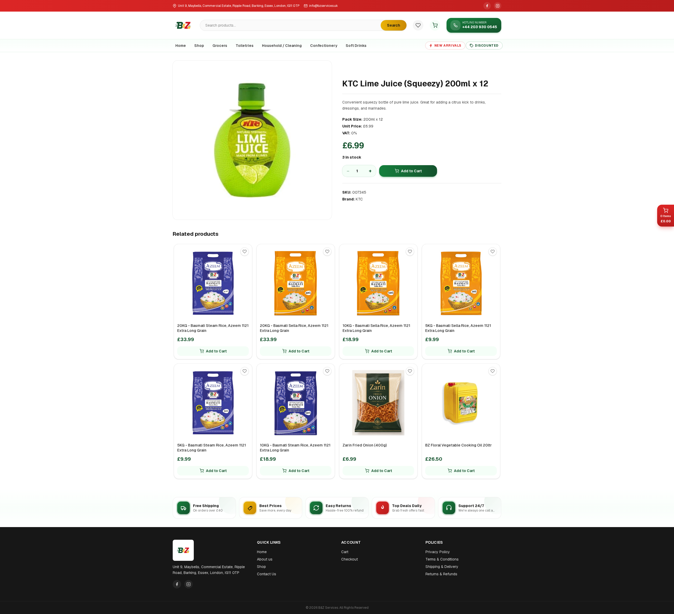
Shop (199, 45)
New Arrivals (447, 45)
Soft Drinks (356, 45)
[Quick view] (246, 261)
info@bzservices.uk (323, 6)
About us (264, 559)
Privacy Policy (437, 551)
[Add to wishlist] (244, 251)
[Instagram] (497, 5)
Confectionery (323, 45)
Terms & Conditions (442, 559)
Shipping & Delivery (441, 566)
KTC (359, 199)
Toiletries (245, 45)
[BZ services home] (183, 25)
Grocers (219, 45)
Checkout (349, 559)
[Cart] (435, 25)
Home (180, 45)
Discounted (487, 45)
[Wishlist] (418, 25)
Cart (344, 551)
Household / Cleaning (282, 45)
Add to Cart (411, 171)
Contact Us (266, 574)
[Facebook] (487, 5)
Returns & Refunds (441, 574)
